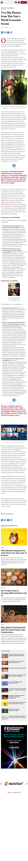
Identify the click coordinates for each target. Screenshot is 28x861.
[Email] (11, 32)
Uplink (3, 200)
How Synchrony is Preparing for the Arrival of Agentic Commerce (17, 675)
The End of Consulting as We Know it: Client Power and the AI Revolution (17, 717)
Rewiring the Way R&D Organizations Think (14, 710)
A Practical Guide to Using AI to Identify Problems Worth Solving (16, 655)
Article (2, 547)
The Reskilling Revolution (19, 385)
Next (26, 783)
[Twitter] (5, 32)
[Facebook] (8, 32)
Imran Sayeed (5, 27)
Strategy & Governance (7, 8)
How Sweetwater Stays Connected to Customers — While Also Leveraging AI (17, 690)
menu (22, 2)
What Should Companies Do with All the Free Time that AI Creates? (14, 553)
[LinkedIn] (2, 32)
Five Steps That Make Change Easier (17, 668)
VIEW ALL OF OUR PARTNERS (14, 792)
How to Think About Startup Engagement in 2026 (15, 682)
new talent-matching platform (11, 379)
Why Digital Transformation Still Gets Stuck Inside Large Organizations (13, 629)
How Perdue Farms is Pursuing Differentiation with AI (14, 593)
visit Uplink (11, 277)
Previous (1, 783)
